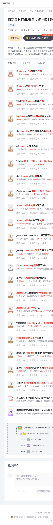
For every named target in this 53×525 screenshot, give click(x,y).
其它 (31, 11)
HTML (11, 25)
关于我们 (38, 513)
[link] (11, 10)
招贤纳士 (48, 513)
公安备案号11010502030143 (24, 517)
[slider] (21, 491)
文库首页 (11, 11)
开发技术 (22, 11)
